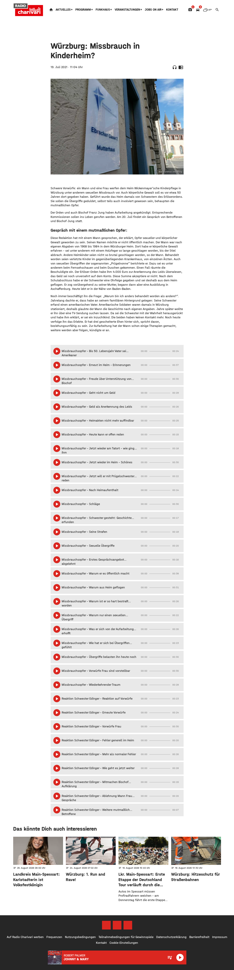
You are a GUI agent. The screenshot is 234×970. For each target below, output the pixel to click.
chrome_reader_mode (180, 67)
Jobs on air (153, 9)
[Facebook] (106, 925)
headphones (174, 67)
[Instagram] (117, 925)
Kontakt (172, 9)
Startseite (51, 10)
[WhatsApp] (127, 925)
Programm (83, 9)
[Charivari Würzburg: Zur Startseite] (28, 10)
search (217, 10)
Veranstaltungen (127, 9)
